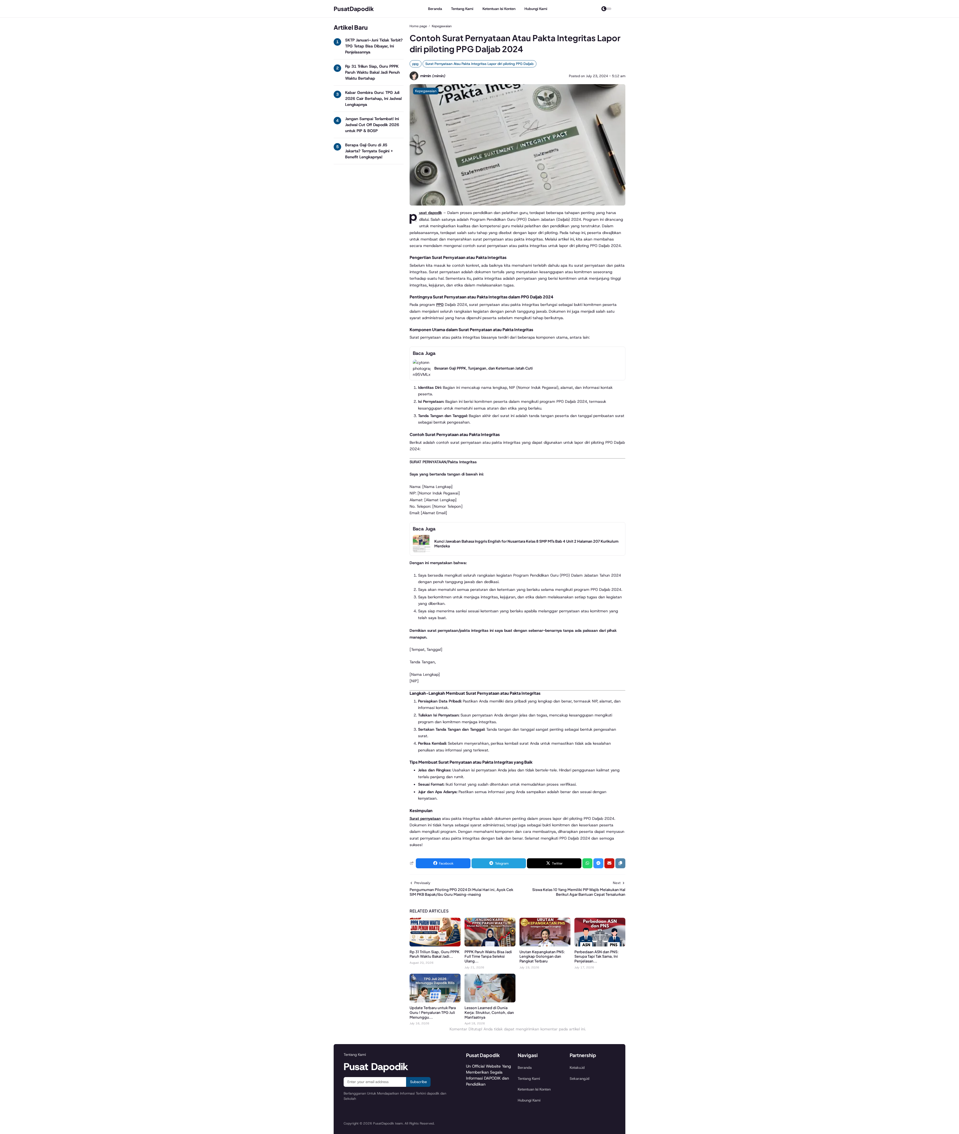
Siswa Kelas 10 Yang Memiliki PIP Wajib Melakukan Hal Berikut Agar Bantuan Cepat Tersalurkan (578, 892)
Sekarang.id (579, 1078)
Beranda (435, 8)
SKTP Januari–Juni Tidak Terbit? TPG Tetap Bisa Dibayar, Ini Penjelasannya (374, 46)
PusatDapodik (354, 8)
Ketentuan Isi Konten (498, 8)
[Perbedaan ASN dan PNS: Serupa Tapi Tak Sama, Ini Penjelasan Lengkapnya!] (599, 945)
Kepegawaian (426, 91)
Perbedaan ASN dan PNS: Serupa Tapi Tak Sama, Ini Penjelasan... (596, 956)
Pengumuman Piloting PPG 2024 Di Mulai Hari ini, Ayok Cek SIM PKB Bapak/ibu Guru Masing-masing (461, 892)
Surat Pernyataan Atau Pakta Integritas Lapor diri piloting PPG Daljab (479, 63)
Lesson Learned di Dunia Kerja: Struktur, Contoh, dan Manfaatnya (489, 1012)
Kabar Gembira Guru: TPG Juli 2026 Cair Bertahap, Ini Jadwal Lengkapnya (373, 98)
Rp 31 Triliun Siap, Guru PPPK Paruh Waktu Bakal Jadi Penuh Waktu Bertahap (372, 72)
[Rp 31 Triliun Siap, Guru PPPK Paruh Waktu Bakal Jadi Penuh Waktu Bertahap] (435, 945)
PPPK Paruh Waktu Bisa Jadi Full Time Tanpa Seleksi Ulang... (488, 956)
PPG (440, 304)
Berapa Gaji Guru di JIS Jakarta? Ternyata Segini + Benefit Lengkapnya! (369, 151)
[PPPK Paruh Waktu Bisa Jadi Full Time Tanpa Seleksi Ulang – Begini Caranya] (490, 945)
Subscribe (418, 1081)
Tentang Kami (462, 8)
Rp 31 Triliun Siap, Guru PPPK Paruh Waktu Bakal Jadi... (435, 954)
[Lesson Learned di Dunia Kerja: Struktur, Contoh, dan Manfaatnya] (490, 1001)
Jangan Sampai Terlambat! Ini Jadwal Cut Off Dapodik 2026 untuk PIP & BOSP (372, 124)
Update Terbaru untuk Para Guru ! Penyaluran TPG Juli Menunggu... (433, 1012)
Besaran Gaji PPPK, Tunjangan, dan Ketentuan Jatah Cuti (483, 368)
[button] (620, 863)
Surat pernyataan (425, 818)
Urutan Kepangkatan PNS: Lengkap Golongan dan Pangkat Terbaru (542, 956)
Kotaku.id (577, 1067)
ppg (415, 63)
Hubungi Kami (535, 8)
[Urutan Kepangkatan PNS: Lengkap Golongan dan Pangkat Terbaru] (544, 945)
